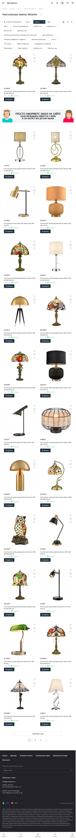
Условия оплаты (26, 756)
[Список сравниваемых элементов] (62, 3)
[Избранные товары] (67, 3)
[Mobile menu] (3, 3)
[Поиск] (52, 3)
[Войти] (57, 3)
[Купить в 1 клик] (34, 61)
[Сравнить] (34, 58)
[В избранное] (34, 55)
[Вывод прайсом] (72, 22)
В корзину (9, 99)
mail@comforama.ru (9, 781)
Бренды (13, 756)
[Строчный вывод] (67, 22)
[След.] (46, 740)
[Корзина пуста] (73, 3)
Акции (4, 756)
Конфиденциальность (67, 803)
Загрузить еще (38, 734)
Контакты (6, 760)
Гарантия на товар (60, 756)
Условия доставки (43, 756)
